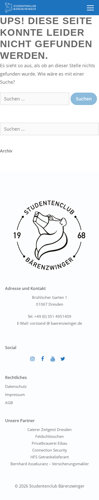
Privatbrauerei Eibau (49, 443)
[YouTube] (53, 359)
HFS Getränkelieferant (49, 456)
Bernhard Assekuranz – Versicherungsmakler (49, 463)
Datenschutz (16, 386)
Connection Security (49, 450)
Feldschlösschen (49, 436)
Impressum (15, 394)
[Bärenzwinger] (20, 7)
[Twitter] (63, 359)
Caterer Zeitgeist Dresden (49, 429)
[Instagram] (32, 359)
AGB (9, 402)
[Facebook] (42, 359)
